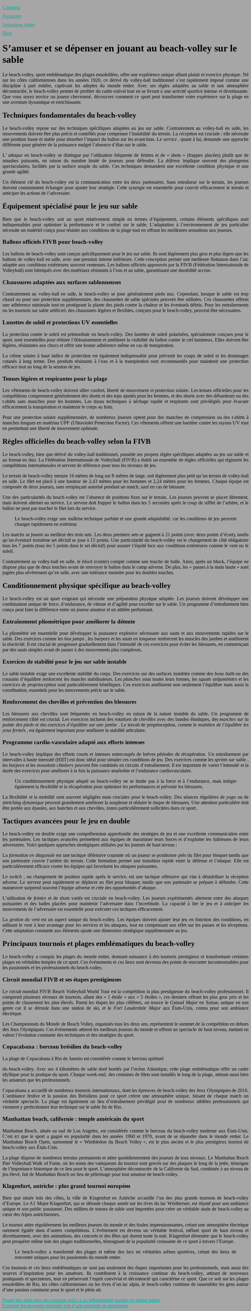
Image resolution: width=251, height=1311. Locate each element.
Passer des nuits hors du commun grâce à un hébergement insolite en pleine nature (81, 1300)
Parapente (11, 16)
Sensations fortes (18, 24)
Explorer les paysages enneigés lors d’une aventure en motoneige (65, 1305)
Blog (7, 33)
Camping (11, 7)
